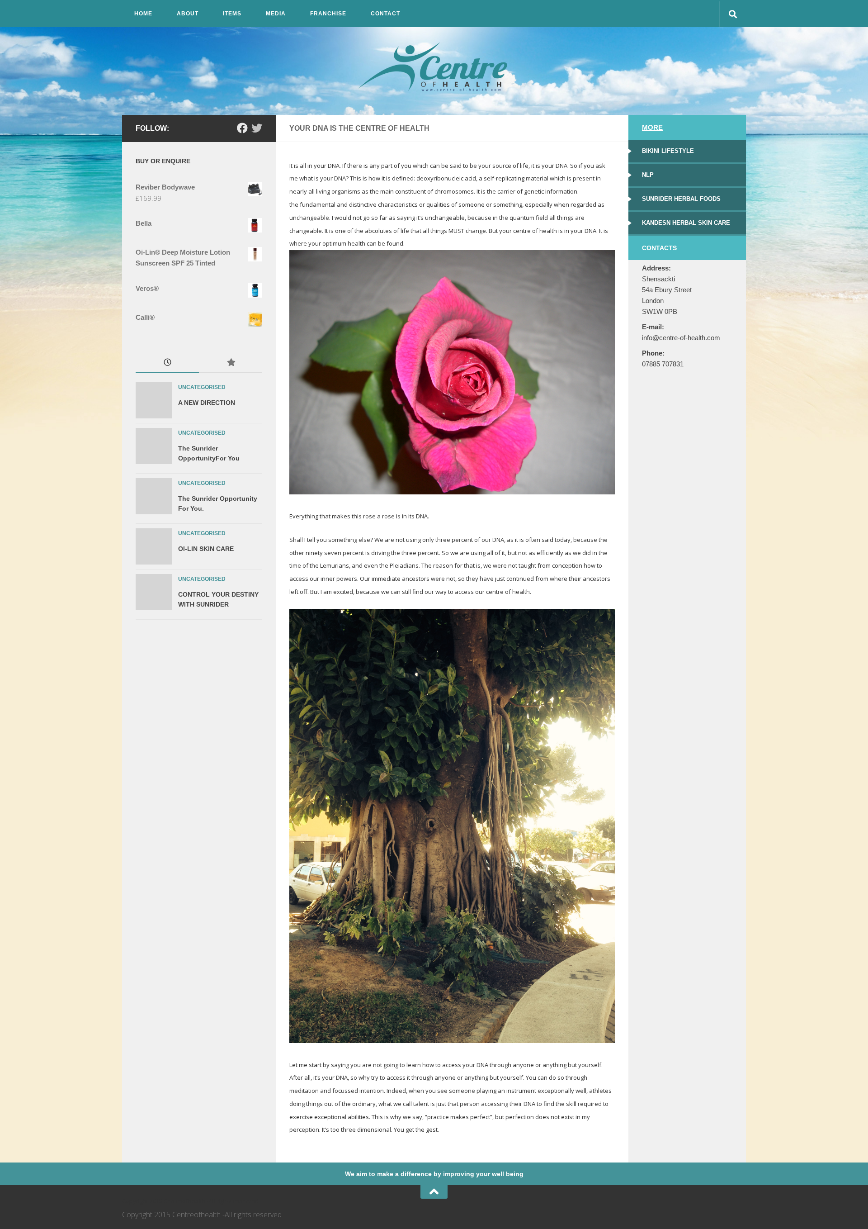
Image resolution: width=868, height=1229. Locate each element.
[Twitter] (256, 128)
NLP (648, 174)
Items (232, 13)
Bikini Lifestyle (668, 150)
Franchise (328, 13)
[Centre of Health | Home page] (434, 69)
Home (143, 13)
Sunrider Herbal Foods (681, 198)
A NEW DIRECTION (206, 402)
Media (276, 13)
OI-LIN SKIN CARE (206, 548)
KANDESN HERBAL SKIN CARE (686, 222)
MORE (652, 127)
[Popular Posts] (230, 363)
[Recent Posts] (167, 363)
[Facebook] (242, 128)
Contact (385, 13)
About (187, 13)
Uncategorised (202, 387)
